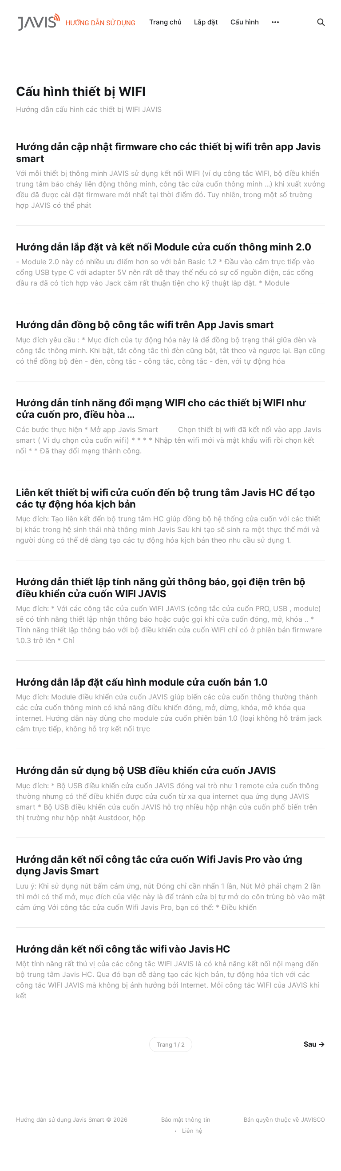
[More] (275, 22)
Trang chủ (165, 22)
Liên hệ (192, 1130)
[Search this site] (321, 22)
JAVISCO (313, 1119)
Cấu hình (244, 22)
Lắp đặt (206, 22)
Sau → (314, 1044)
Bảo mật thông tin (185, 1119)
